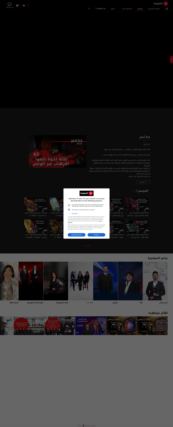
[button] (86, 213)
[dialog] (86, 213)
